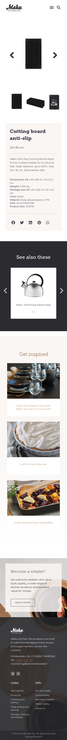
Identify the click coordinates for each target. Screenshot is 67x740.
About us (40, 708)
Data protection (33, 736)
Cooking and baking (17, 701)
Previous (13, 55)
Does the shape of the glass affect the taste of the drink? (33, 407)
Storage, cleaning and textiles (20, 716)
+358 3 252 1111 (24, 660)
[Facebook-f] (18, 674)
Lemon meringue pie (33, 464)
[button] (51, 7)
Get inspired (17, 690)
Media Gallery (42, 703)
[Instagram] (13, 674)
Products (16, 695)
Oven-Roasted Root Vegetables (33, 522)
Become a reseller (44, 699)
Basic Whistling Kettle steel (33, 304)
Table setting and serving (20, 708)
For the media (43, 690)
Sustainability (42, 695)
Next (53, 55)
